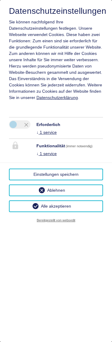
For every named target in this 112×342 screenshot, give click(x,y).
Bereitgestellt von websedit (56, 220)
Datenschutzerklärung (57, 97)
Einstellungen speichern (56, 174)
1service (46, 132)
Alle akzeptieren (56, 206)
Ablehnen (56, 190)
